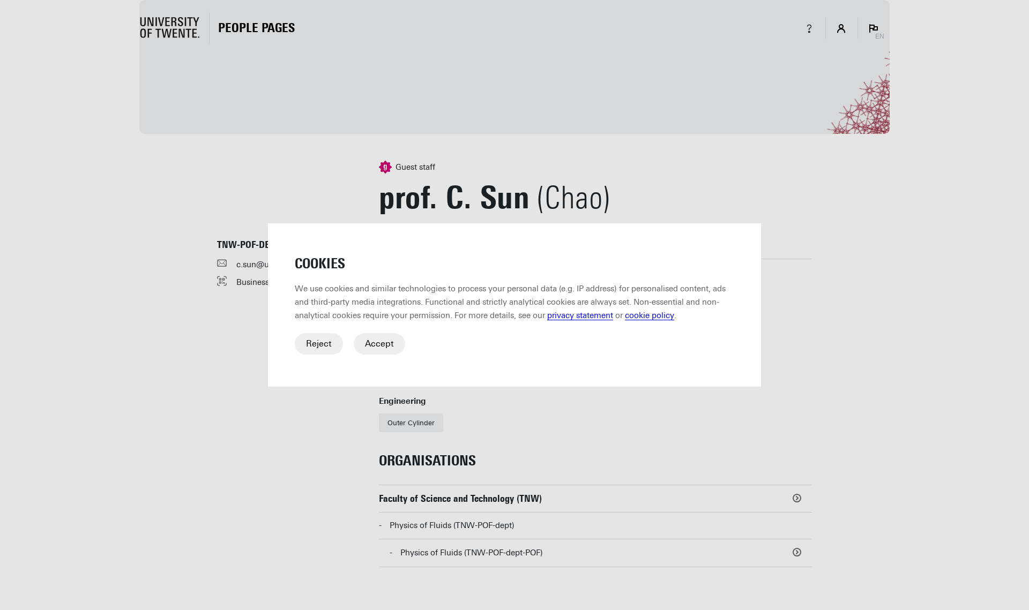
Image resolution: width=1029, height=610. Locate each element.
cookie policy (649, 315)
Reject (319, 343)
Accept (379, 343)
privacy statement (580, 315)
